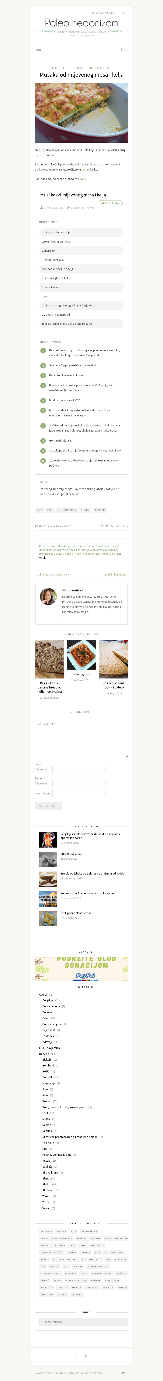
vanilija (108, 1287)
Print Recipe (112, 203)
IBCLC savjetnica (49, 1048)
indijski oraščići (52, 1252)
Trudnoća (48, 1036)
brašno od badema (89, 1238)
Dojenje (47, 1012)
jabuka (71, 1252)
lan (108, 1259)
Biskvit (46, 1059)
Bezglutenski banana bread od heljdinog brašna (49, 687)
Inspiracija (48, 1083)
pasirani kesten (102, 1273)
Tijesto (46, 1196)
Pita (44, 1149)
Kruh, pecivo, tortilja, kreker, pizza (64, 1107)
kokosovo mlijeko (65, 1259)
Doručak (47, 1077)
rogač (45, 1280)
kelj (50, 510)
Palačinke (48, 1143)
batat (73, 1231)
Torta (45, 1202)
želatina (77, 1294)
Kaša (45, 1095)
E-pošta (41, 781)
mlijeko (78, 1266)
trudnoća (92, 1287)
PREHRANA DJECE (71, 854)
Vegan (46, 1208)
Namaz (46, 1125)
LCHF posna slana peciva (75, 913)
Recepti (67, 67)
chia (72, 1245)
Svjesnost (48, 1030)
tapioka (62, 1287)
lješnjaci (121, 1259)
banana (61, 1231)
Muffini (46, 1119)
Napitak (47, 1131)
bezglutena (89, 1231)
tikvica (85, 510)
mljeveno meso (67, 510)
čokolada (47, 1294)
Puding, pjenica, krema (56, 1155)
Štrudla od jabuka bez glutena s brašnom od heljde (92, 873)
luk (43, 1266)
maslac (54, 1266)
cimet (83, 1245)
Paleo (45, 1018)
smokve (96, 1280)
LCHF (55, 67)
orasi (84, 1273)
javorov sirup (114, 1252)
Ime (41, 766)
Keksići (46, 1101)
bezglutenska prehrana (56, 1238)
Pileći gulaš (81, 674)
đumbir (62, 1294)
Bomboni (48, 1065)
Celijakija (47, 1000)
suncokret (112, 1280)
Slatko (46, 1184)
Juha (45, 1089)
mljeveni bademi (98, 1266)
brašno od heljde (116, 1238)
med (66, 1266)
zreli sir (100, 510)
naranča (70, 1273)
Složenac (103, 67)
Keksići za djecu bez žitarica (53, 574)
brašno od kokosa (53, 1245)
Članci (43, 994)
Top (124, 1372)
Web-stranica (42, 793)
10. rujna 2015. (45, 525)
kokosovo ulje (92, 1259)
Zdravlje (47, 1042)
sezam (57, 1280)
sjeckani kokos (76, 1280)
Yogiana (66, 525)
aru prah (46, 1231)
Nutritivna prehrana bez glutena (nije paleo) (69, 1137)
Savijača (47, 1166)
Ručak (79, 67)
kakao (45, 1259)
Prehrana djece (52, 1024)
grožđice (97, 1245)
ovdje (81, 179)
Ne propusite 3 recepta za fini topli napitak (87, 893)
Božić (45, 1071)
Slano (90, 67)
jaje (39, 510)
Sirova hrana (50, 1172)
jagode (85, 1252)
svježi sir (47, 1287)
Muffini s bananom (115, 574)
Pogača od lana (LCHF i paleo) (114, 685)
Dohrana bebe (51, 1006)
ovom (85, 169)
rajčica (121, 1273)
